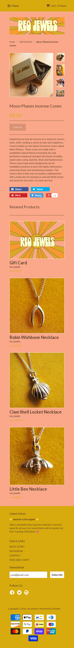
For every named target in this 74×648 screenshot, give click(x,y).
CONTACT (14, 555)
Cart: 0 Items (58, 5)
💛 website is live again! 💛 (24, 519)
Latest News (17, 513)
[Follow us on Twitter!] (20, 593)
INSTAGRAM (16, 551)
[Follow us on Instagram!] (27, 593)
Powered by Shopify (50, 608)
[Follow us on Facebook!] (13, 593)
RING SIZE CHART (19, 560)
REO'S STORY (17, 546)
